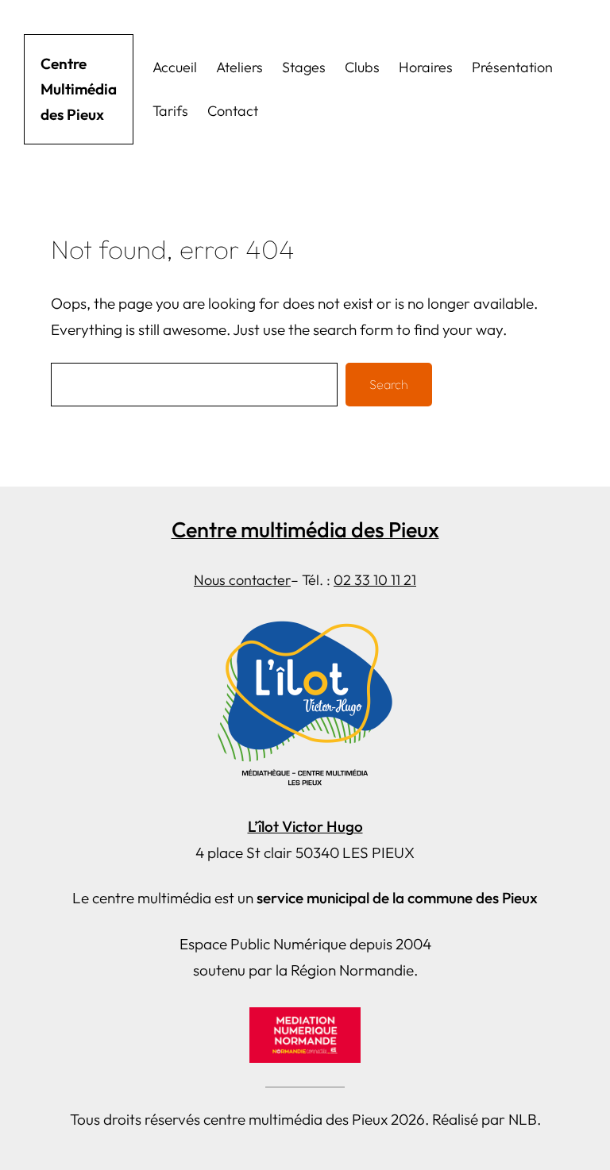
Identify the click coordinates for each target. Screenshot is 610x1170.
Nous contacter (242, 580)
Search (388, 384)
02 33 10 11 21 (375, 580)
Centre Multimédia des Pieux (79, 89)
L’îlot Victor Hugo (305, 826)
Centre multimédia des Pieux (305, 529)
